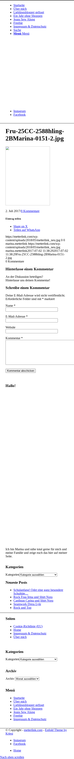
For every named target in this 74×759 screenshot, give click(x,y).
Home (17, 630)
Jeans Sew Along (24, 712)
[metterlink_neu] (35, 104)
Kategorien (12, 574)
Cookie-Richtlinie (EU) (28, 626)
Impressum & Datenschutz (29, 633)
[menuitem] (40, 5)
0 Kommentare (30, 211)
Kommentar (14, 338)
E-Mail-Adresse (17, 316)
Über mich (20, 637)
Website (10, 327)
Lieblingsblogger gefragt (28, 705)
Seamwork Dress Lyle (27, 604)
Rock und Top (22, 607)
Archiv (10, 678)
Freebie (18, 715)
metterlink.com (33, 730)
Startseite (19, 698)
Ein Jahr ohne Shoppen (27, 708)
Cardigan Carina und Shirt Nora (33, 600)
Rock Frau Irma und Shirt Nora (32, 597)
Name (10, 305)
